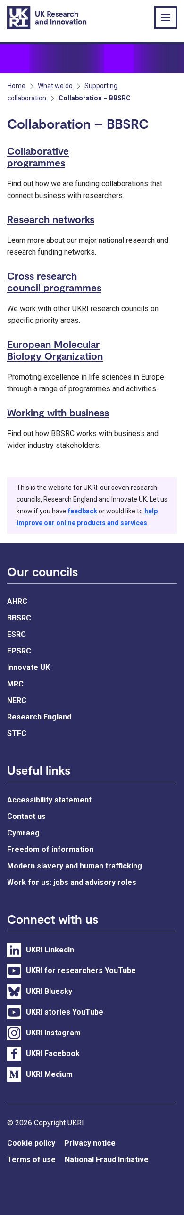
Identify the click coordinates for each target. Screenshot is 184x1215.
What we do (55, 86)
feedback (82, 511)
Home (16, 86)
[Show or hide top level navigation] (165, 17)
